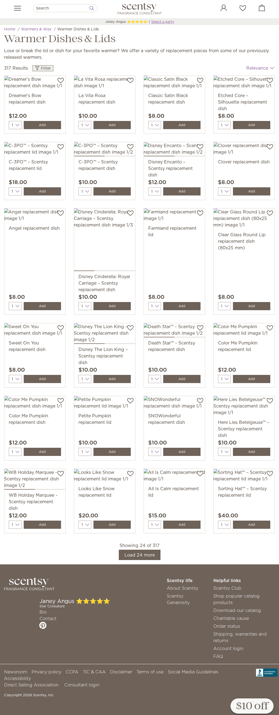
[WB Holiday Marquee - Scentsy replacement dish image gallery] (35, 480)
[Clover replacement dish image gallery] (244, 150)
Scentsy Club (227, 588)
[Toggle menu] (17, 8)
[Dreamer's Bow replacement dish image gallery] (35, 84)
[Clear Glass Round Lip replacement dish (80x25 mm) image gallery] (244, 220)
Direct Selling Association (31, 685)
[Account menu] (218, 9)
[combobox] (65, 8)
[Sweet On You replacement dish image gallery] (35, 331)
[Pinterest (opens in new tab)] (42, 625)
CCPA (72, 672)
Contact (48, 618)
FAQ (218, 656)
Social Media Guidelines (193, 672)
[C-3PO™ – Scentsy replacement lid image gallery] (35, 150)
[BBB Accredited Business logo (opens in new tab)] (267, 672)
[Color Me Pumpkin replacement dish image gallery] (35, 404)
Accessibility (17, 678)
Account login (228, 648)
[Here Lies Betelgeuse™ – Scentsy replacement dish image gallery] (244, 407)
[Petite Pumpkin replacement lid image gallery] (104, 404)
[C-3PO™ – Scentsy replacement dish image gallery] (104, 150)
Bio (43, 612)
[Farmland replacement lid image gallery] (174, 217)
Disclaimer (121, 672)
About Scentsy (182, 588)
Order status (226, 626)
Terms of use (150, 672)
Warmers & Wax (36, 29)
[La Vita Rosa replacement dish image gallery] (104, 84)
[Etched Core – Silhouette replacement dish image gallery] (244, 84)
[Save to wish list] (60, 79)
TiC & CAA (94, 672)
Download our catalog (237, 610)
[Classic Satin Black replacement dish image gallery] (174, 84)
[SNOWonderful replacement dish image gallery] (174, 404)
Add (42, 125)
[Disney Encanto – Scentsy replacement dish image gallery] (174, 150)
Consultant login (81, 685)
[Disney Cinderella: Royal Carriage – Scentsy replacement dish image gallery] (104, 241)
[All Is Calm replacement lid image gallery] (174, 477)
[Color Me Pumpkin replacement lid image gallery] (244, 331)
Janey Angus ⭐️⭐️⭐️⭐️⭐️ (126, 21)
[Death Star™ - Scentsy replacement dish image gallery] (174, 331)
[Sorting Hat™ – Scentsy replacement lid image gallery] (244, 477)
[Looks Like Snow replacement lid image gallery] (104, 477)
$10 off (252, 706)
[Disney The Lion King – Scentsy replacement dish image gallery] (104, 334)
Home (9, 29)
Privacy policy (46, 672)
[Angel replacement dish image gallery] (35, 217)
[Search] (91, 8)
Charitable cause (231, 618)
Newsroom (15, 672)
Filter (45, 68)
